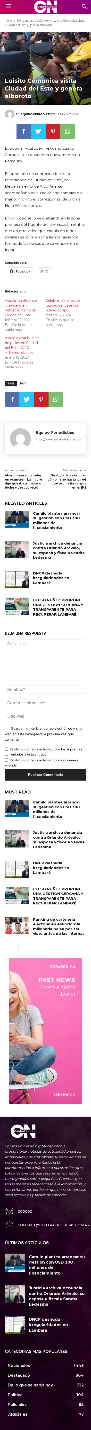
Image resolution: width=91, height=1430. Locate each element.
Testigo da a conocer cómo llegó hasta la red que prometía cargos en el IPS (67, 481)
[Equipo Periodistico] (10, 114)
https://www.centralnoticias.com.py (58, 439)
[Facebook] (24, 131)
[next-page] (16, 947)
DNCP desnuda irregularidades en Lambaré (51, 578)
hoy (23, 383)
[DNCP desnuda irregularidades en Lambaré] (17, 579)
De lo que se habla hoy (33, 20)
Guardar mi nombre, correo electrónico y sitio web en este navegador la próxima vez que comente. (43, 733)
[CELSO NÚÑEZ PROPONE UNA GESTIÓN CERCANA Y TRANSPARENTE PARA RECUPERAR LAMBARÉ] (17, 606)
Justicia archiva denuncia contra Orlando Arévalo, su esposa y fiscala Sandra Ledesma (59, 550)
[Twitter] (38, 131)
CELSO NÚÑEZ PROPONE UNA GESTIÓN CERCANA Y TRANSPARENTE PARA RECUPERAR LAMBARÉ (58, 607)
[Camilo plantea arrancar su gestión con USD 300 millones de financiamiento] (17, 519)
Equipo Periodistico (38, 114)
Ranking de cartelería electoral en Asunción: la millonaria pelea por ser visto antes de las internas (59, 926)
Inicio (8, 20)
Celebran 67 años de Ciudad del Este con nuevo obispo (63, 305)
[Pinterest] (53, 131)
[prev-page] (8, 947)
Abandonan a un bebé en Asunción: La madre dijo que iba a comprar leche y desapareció (23, 481)
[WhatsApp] (67, 131)
